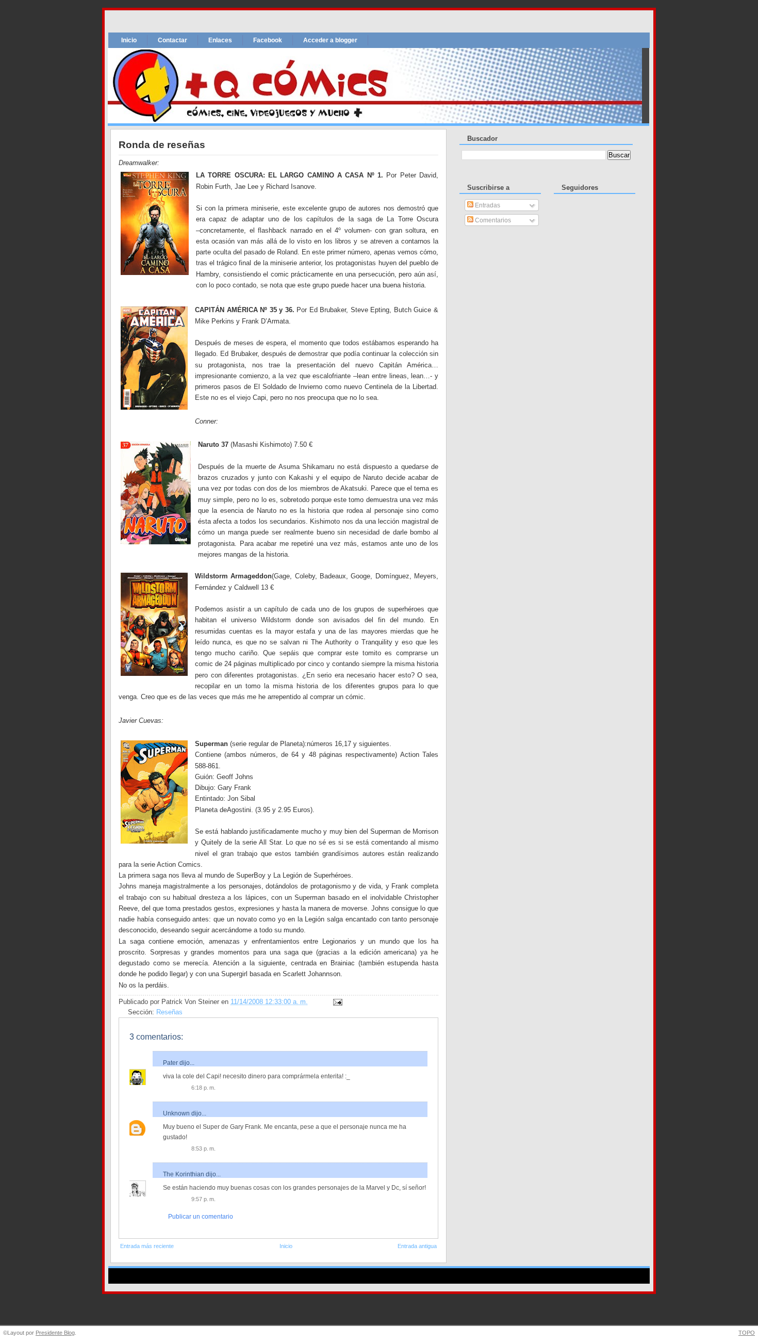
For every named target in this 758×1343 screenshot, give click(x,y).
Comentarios (492, 220)
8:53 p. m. (203, 1148)
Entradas (486, 205)
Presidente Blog (55, 1333)
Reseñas (169, 1012)
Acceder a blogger (330, 40)
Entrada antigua (417, 1246)
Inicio (129, 40)
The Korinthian (183, 1174)
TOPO (746, 1333)
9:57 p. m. (203, 1199)
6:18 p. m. (203, 1088)
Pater (170, 1062)
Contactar (172, 40)
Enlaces (220, 40)
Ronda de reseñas (162, 144)
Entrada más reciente (147, 1246)
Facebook (267, 40)
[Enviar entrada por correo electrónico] (336, 1002)
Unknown (176, 1113)
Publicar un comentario (200, 1216)
